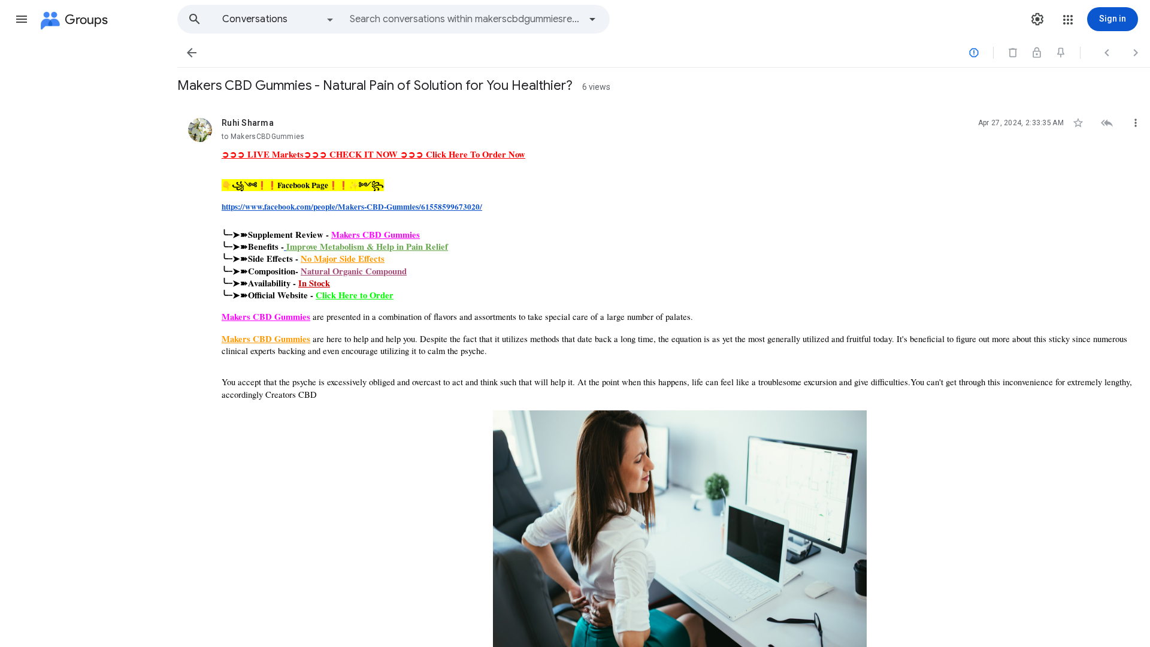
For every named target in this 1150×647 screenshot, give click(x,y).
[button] (21, 19)
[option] (278, 19)
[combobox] (464, 19)
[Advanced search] (592, 19)
